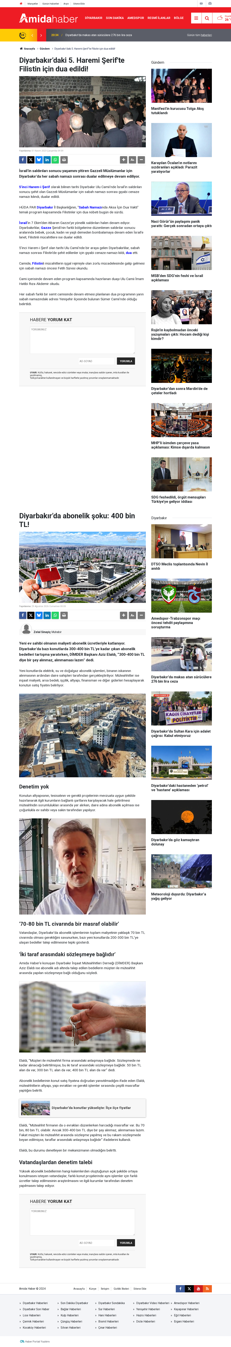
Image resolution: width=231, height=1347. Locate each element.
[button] (123, 159)
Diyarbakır (93, 18)
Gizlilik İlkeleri (121, 1288)
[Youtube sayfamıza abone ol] (198, 1288)
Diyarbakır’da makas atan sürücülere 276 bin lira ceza (98, 35)
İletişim (105, 1288)
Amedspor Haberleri (186, 1303)
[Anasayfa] (21, 3)
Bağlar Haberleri (71, 1309)
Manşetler (33, 3)
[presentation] (32, 35)
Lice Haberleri (31, 1315)
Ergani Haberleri (184, 1321)
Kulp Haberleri (70, 1315)
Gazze (46, 228)
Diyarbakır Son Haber (36, 1309)
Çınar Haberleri (107, 1327)
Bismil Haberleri (108, 1321)
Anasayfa (29, 48)
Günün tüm (199, 35)
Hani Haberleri (107, 1315)
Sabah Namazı (90, 207)
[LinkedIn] (47, 159)
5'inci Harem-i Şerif (34, 187)
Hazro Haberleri (146, 1315)
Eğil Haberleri (182, 1315)
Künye (92, 1288)
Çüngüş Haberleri (71, 1321)
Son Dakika (115, 18)
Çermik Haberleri (33, 1321)
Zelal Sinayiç (42, 632)
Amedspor (135, 18)
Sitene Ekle (79, 3)
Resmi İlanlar (159, 18)
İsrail (23, 223)
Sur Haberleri (106, 1309)
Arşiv (66, 3)
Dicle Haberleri (145, 1321)
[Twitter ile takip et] (189, 1288)
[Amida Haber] (48, 17)
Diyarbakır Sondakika (111, 1303)
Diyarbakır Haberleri (35, 1303)
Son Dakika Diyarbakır (74, 1303)
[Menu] (196, 18)
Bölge (179, 18)
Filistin (37, 263)
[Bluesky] (39, 159)
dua (129, 253)
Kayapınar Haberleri (186, 1309)
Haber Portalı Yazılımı (37, 1341)
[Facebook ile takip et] (180, 1288)
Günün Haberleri (50, 3)
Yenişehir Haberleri (148, 1309)
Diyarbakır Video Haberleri (152, 1303)
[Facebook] (22, 159)
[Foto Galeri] (210, 3)
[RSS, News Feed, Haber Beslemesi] (207, 1288)
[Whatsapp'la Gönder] (55, 159)
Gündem (45, 48)
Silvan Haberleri (70, 1327)
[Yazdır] (64, 159)
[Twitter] (30, 159)
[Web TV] (201, 3)
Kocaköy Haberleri (34, 1327)
